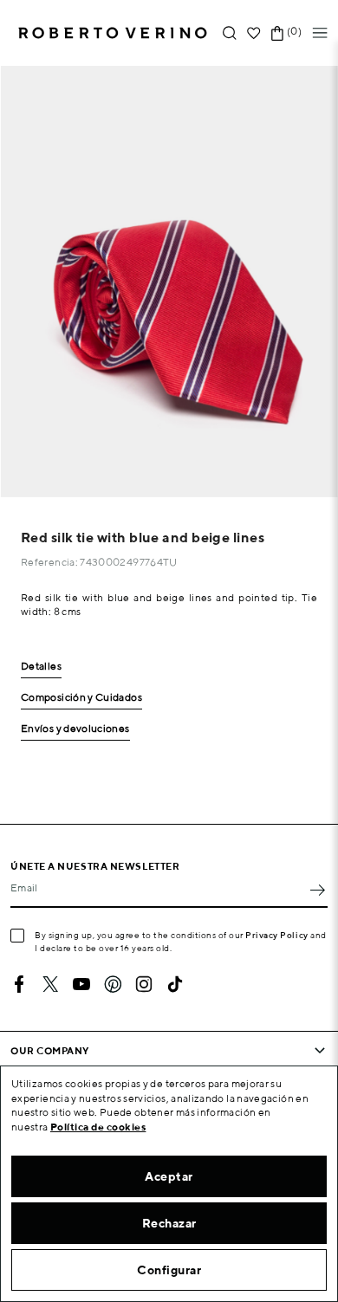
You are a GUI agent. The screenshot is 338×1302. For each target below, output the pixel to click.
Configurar (169, 1270)
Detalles (41, 666)
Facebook (19, 984)
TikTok (175, 984)
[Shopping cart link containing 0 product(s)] (277, 33)
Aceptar (169, 1176)
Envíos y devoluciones (75, 729)
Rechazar (169, 1223)
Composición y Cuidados (81, 697)
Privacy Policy (277, 935)
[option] (169, 281)
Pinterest (112, 984)
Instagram (144, 984)
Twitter (50, 984)
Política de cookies (98, 1126)
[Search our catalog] (230, 33)
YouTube (81, 984)
